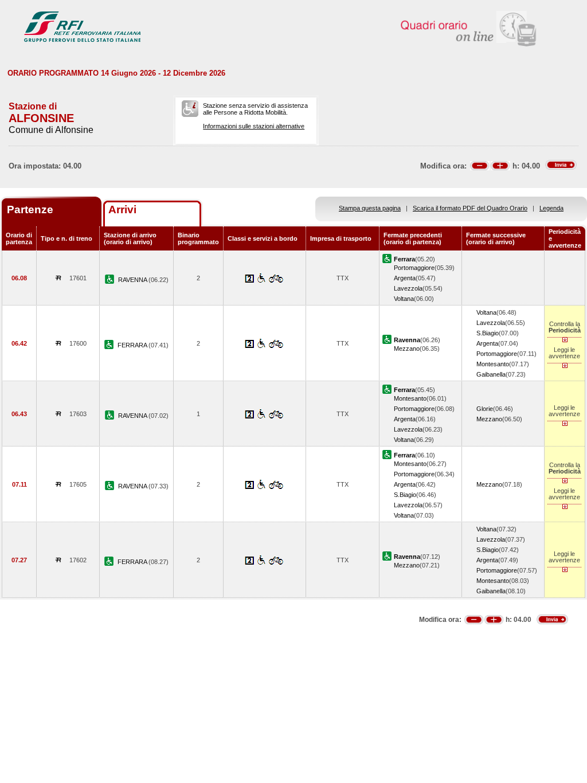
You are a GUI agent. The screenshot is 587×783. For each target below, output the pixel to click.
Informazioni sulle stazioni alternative (253, 126)
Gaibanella (491, 374)
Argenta (405, 278)
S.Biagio (487, 333)
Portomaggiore (414, 267)
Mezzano (407, 348)
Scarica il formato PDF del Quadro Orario (470, 208)
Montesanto (492, 364)
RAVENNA (133, 279)
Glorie (484, 408)
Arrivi (122, 209)
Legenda (551, 208)
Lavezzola (408, 288)
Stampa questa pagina (370, 208)
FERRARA (133, 345)
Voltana (404, 298)
